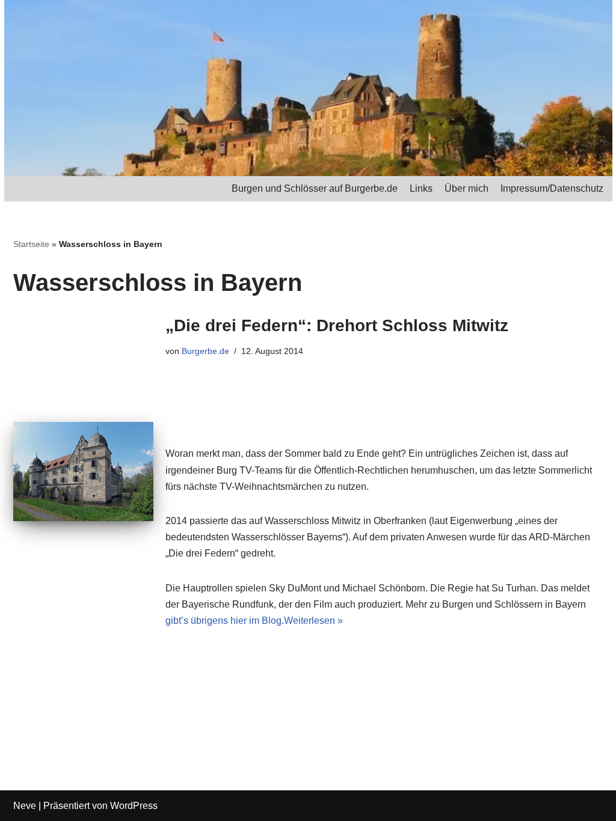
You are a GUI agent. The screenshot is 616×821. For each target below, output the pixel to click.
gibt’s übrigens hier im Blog (223, 620)
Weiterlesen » (313, 620)
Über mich (466, 188)
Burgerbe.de (205, 351)
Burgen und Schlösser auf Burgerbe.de (315, 188)
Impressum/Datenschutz (551, 188)
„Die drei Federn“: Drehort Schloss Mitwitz (336, 325)
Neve (24, 806)
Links (421, 188)
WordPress (134, 806)
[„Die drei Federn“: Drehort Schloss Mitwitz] (83, 471)
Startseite (31, 244)
